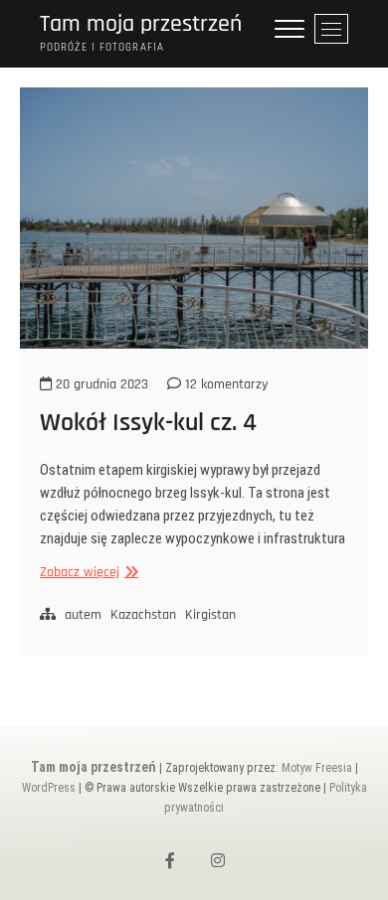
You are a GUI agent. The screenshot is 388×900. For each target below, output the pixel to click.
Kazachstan (143, 615)
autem (83, 615)
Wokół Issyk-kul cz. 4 (148, 422)
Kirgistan (210, 615)
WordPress (49, 788)
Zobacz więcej (86, 572)
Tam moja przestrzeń (141, 24)
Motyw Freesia (317, 768)
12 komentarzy (224, 384)
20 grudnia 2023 (100, 384)
